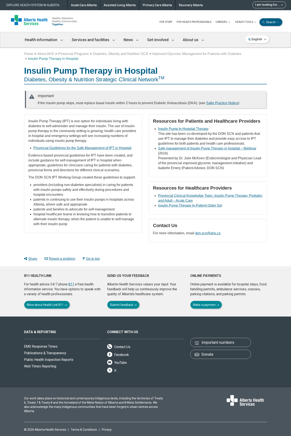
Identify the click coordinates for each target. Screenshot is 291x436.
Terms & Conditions (84, 429)
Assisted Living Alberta (120, 5)
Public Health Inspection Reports (48, 360)
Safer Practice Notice (222, 103)
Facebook (121, 355)
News (129, 39)
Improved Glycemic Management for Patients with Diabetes (196, 54)
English (257, 39)
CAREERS (222, 21)
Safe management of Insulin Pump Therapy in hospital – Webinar (207, 148)
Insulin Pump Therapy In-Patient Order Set (190, 205)
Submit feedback (122, 304)
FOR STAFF (166, 21)
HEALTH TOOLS (244, 21)
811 (71, 284)
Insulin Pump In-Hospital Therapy (183, 129)
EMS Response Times (41, 346)
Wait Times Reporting (40, 366)
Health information (41, 39)
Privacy (107, 429)
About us (191, 39)
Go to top (93, 258)
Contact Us (121, 347)
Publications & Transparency (45, 353)
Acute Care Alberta (84, 5)
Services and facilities (91, 39)
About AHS (45, 54)
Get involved (158, 39)
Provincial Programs (73, 54)
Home (28, 54)
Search (270, 22)
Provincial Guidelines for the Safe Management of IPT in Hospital (82, 148)
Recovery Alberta (191, 5)
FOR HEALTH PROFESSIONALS (194, 21)
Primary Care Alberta (157, 5)
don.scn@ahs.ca (207, 233)
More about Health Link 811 (45, 304)
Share (32, 258)
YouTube (120, 363)
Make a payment (204, 304)
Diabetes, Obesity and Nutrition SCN (120, 54)
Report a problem (62, 258)
